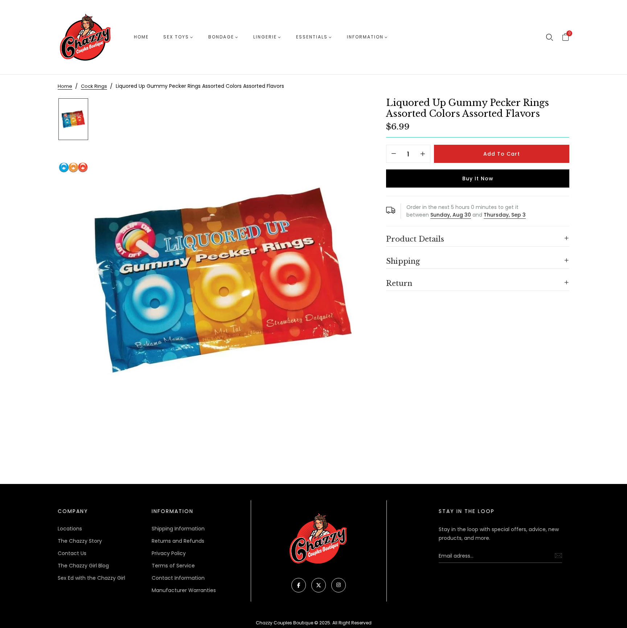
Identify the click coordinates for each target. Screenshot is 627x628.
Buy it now (477, 178)
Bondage (221, 37)
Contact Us (72, 553)
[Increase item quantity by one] (422, 154)
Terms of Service (173, 565)
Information (365, 37)
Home (141, 37)
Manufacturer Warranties (184, 590)
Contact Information (178, 578)
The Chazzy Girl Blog (83, 565)
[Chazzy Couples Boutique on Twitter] (318, 585)
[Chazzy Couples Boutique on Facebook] (298, 585)
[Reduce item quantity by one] (393, 154)
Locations (70, 528)
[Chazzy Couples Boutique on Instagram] (338, 585)
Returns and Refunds (178, 541)
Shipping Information (178, 528)
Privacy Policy (169, 553)
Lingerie (265, 37)
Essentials (312, 37)
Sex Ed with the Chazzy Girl (91, 578)
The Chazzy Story (80, 541)
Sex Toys (176, 37)
